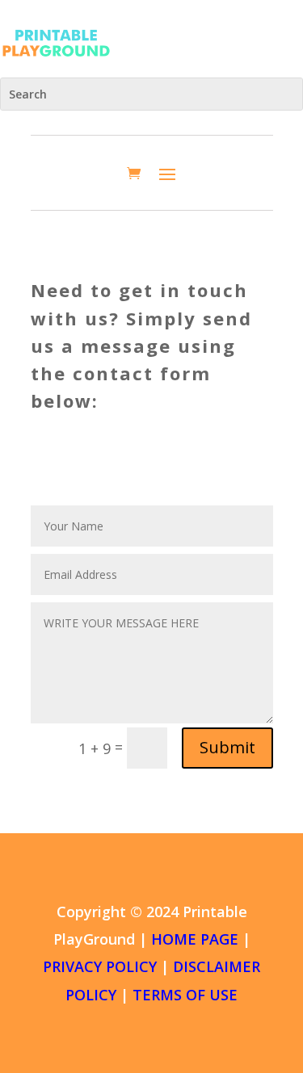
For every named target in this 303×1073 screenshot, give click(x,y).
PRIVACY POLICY (100, 966)
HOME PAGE (194, 939)
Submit (227, 747)
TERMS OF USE (185, 994)
